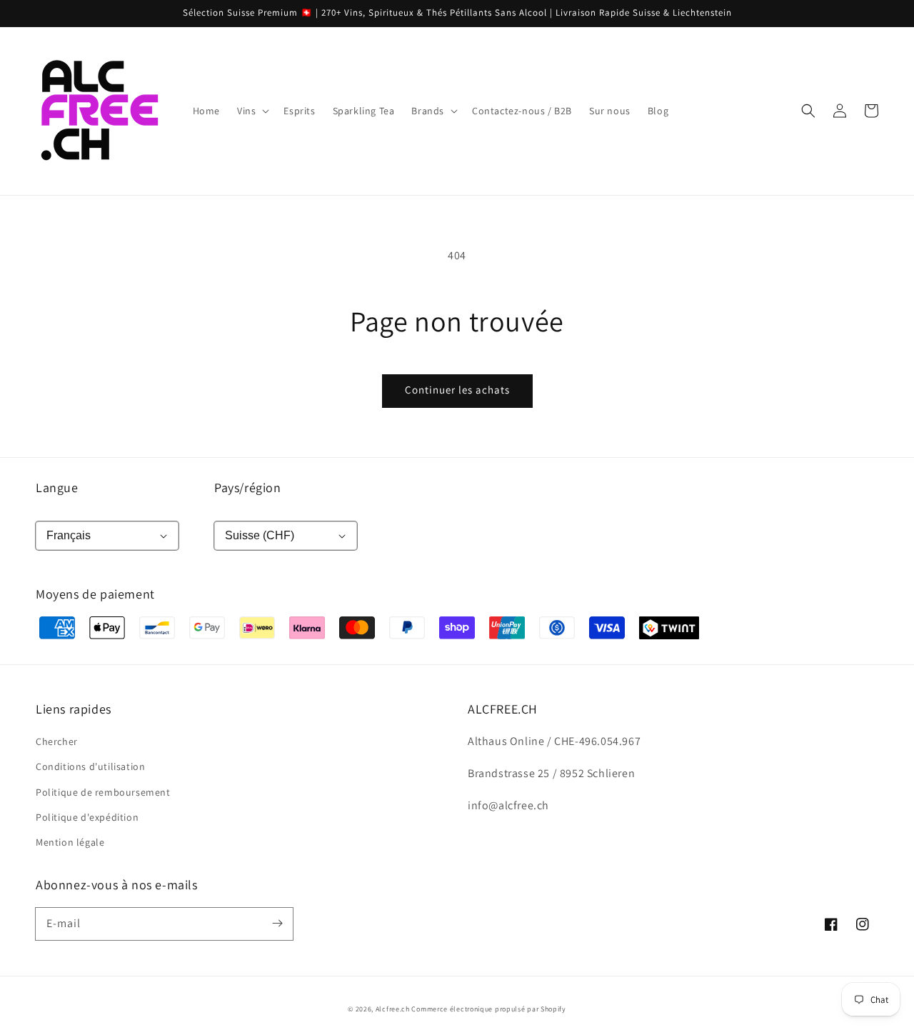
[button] (808, 110)
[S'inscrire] (277, 923)
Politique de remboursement (103, 792)
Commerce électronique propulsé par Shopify (488, 1009)
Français (68, 535)
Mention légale (70, 842)
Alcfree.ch (393, 1009)
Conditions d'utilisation (90, 766)
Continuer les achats (457, 389)
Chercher (57, 741)
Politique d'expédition (87, 817)
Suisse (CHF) (259, 535)
